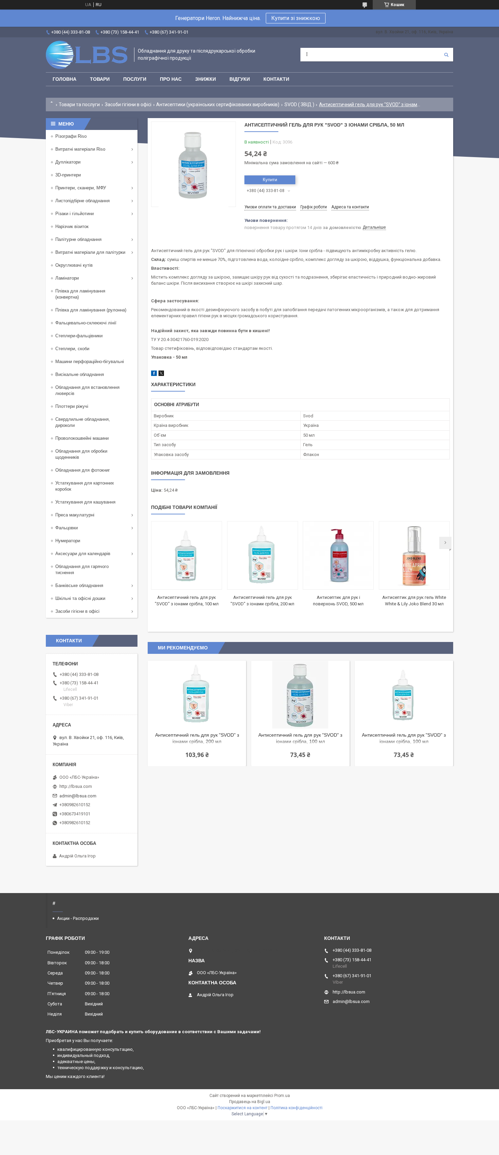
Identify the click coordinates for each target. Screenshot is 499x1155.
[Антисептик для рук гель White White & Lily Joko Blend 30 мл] (414, 555)
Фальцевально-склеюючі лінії (85, 322)
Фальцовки (66, 527)
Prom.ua (282, 1095)
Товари (100, 79)
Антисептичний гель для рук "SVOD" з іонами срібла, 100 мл (300, 738)
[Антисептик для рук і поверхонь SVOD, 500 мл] (338, 555)
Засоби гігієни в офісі (128, 104)
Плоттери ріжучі (71, 406)
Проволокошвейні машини (82, 438)
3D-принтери (68, 174)
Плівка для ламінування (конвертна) (80, 294)
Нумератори (67, 540)
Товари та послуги (79, 104)
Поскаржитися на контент (242, 1107)
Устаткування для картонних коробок (84, 486)
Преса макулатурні (74, 514)
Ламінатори (67, 278)
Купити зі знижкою (295, 18)
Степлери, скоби (72, 348)
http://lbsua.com (75, 786)
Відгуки (239, 79)
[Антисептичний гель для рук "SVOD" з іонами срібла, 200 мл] (262, 555)
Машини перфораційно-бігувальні (89, 361)
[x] (161, 374)
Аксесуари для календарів (82, 553)
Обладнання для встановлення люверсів (87, 390)
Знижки (205, 79)
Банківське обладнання (79, 585)
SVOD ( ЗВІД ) (299, 104)
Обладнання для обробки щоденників (81, 454)
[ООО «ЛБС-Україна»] (86, 55)
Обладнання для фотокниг (82, 470)
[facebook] (154, 374)
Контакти (276, 79)
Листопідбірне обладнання (82, 200)
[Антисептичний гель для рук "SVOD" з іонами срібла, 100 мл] (186, 555)
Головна (64, 79)
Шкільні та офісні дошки (80, 598)
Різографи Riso (71, 136)
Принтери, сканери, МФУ (80, 187)
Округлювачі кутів (74, 265)
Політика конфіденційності (296, 1107)
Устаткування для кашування (85, 502)
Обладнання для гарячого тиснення (82, 569)
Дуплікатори (67, 162)
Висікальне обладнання (79, 374)
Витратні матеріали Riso (80, 149)
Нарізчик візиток (72, 226)
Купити (270, 179)
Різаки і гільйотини (74, 213)
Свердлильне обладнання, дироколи (82, 422)
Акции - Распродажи (78, 918)
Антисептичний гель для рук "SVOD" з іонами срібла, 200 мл (197, 738)
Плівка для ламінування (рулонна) (90, 310)
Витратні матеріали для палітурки (90, 252)
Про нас (171, 79)
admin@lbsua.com (77, 795)
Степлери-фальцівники (79, 335)
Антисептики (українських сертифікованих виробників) (217, 104)
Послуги (134, 79)
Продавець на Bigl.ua (249, 1101)
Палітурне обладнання (78, 239)
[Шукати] (446, 54)
